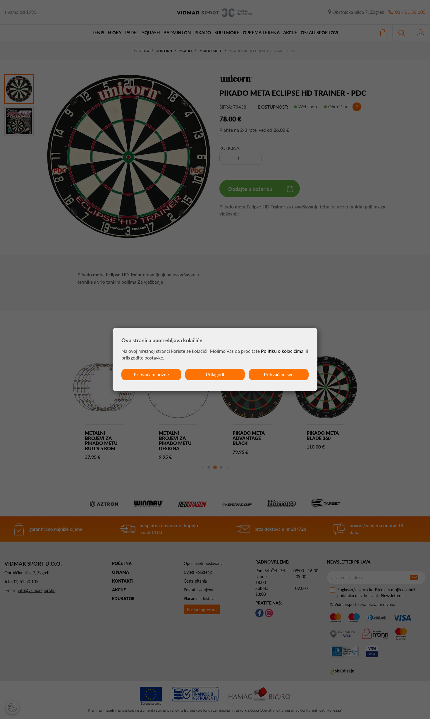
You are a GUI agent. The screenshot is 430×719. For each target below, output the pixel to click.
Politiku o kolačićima (282, 351)
